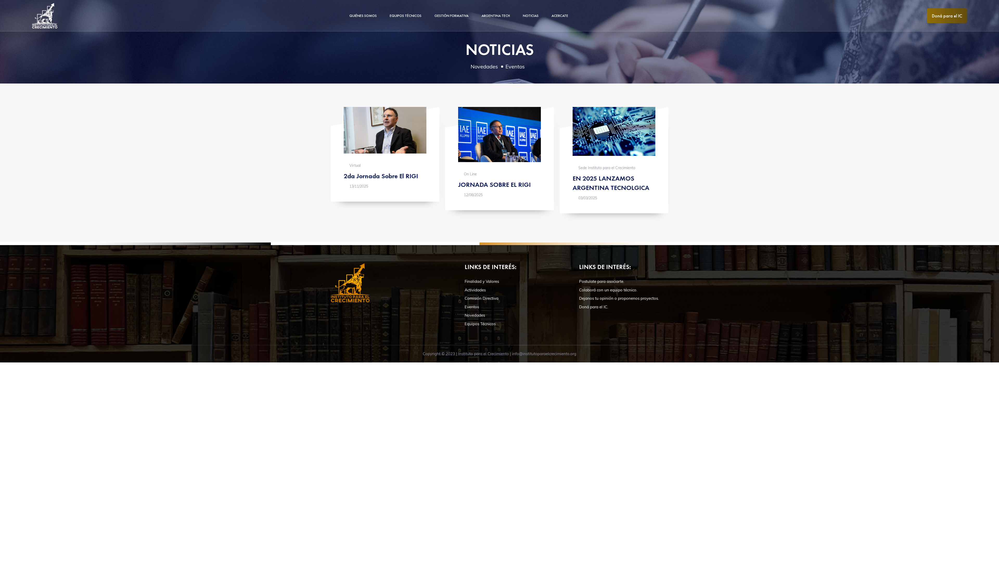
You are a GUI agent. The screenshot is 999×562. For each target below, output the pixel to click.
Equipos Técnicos (405, 15)
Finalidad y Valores (482, 281)
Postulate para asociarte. (601, 281)
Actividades (475, 290)
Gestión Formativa (451, 15)
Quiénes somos (363, 15)
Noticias (531, 15)
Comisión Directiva (481, 298)
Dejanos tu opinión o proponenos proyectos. (619, 298)
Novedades (484, 66)
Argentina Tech (496, 15)
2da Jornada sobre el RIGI (381, 176)
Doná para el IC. (593, 306)
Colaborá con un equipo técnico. (608, 290)
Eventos (515, 66)
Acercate (560, 15)
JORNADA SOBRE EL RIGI (494, 184)
